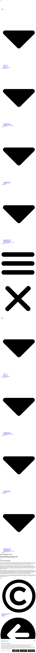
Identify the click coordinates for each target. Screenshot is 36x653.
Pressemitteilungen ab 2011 (7, 241)
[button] (18, 281)
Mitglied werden (6, 66)
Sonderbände (5, 434)
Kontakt (3, 243)
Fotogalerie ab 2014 (6, 551)
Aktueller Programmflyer (7, 182)
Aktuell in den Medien (7, 67)
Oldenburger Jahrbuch (7, 123)
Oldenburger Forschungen (7, 124)
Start (2, 317)
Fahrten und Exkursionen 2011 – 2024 (9, 242)
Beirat (4, 65)
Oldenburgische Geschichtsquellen (8, 125)
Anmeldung (5, 183)
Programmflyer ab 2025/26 (7, 239)
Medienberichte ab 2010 (7, 240)
